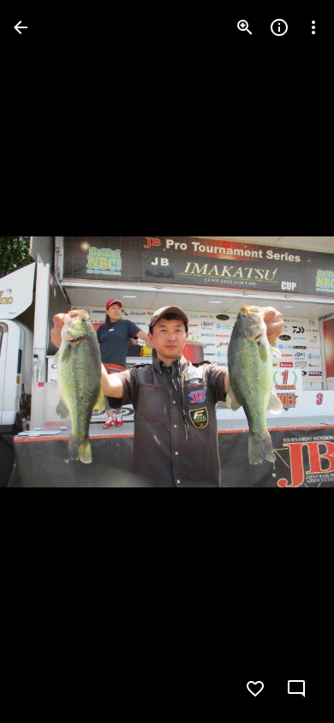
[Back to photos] (20, 27)
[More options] (313, 27)
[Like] (255, 688)
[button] (48, 361)
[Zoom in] (245, 27)
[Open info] (279, 27)
